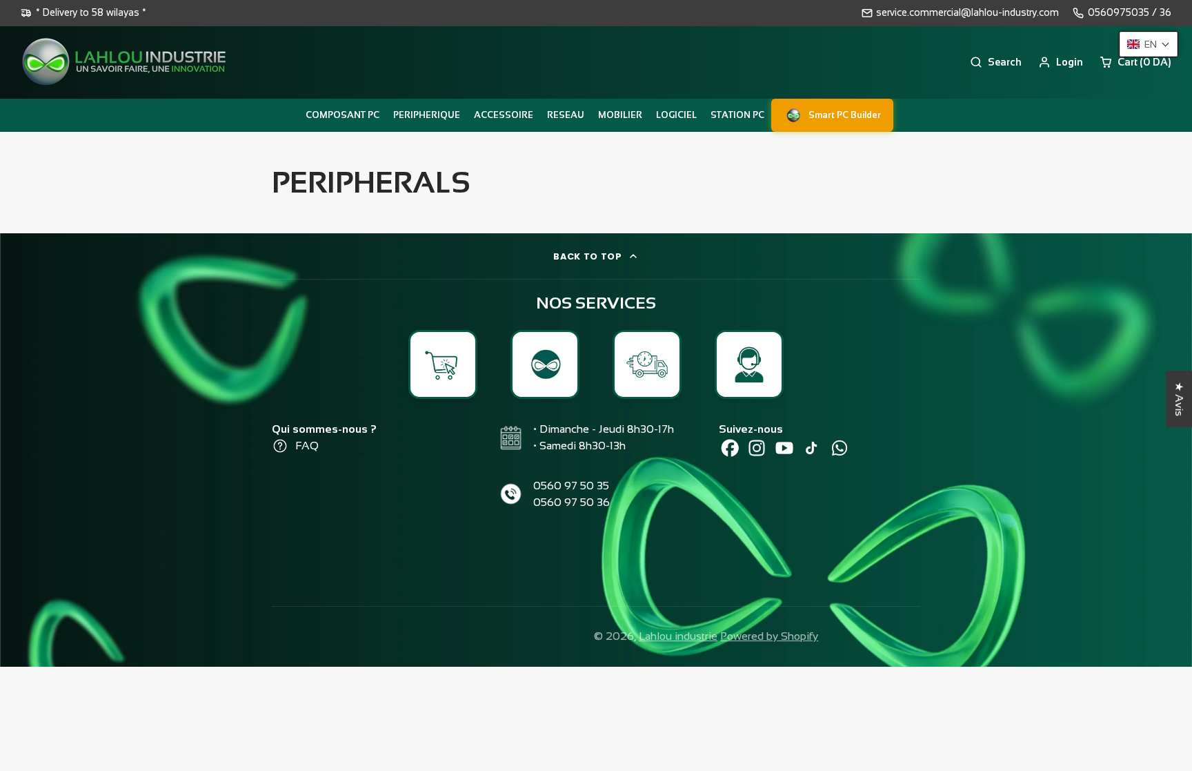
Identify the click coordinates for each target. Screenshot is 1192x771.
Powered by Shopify (769, 636)
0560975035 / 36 (1129, 12)
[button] (1149, 44)
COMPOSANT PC (342, 115)
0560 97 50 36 (571, 502)
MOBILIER (620, 115)
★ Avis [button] (1179, 399)
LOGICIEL (676, 115)
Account (1060, 62)
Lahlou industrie (678, 636)
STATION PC (737, 115)
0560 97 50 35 (571, 485)
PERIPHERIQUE (426, 115)
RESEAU (565, 115)
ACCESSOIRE (503, 115)
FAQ (307, 445)
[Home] (124, 62)
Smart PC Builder (844, 115)
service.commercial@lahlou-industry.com (967, 12)
